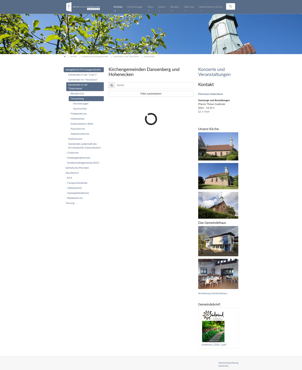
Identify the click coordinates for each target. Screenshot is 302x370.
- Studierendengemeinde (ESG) (82, 163)
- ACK (69, 178)
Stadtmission (75, 139)
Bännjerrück (77, 93)
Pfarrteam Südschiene (210, 94)
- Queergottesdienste (77, 193)
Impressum (223, 366)
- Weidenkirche (74, 198)
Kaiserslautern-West (82, 124)
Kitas (150, 7)
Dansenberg (77, 98)
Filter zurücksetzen (151, 93)
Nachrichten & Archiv (211, 7)
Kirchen (118, 7)
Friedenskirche (79, 113)
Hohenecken (77, 119)
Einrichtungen (135, 7)
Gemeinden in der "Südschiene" (78, 87)
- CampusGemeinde (76, 183)
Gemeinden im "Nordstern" (83, 79)
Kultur (161, 7)
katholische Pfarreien (77, 168)
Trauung (70, 203)
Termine (174, 7)
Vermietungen (81, 103)
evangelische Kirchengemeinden (83, 69)
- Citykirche (72, 152)
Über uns (189, 7)
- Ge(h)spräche (74, 188)
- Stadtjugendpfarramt (78, 158)
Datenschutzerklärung (228, 363)
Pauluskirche (78, 129)
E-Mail (205, 111)
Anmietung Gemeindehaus (212, 293)
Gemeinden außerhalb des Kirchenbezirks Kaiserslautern (84, 146)
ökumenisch (72, 173)
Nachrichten (80, 108)
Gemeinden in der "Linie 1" (82, 74)
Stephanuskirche (80, 134)
